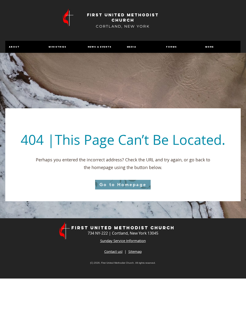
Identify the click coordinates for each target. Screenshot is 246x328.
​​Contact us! (113, 251)
